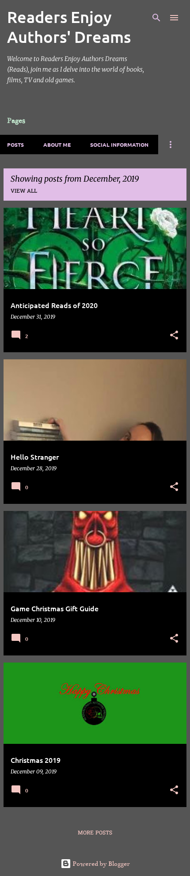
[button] (174, 336)
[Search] (156, 17)
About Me (57, 144)
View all (24, 191)
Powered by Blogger (100, 864)
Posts (15, 144)
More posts (95, 833)
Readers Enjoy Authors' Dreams (69, 26)
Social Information (119, 144)
